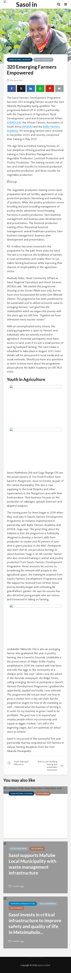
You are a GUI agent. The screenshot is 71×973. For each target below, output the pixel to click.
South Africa (43, 793)
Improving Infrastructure (23, 904)
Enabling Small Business (20, 60)
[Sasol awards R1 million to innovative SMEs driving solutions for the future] (35, 790)
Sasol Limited (43, 965)
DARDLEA (14, 122)
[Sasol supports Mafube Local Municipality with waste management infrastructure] (35, 867)
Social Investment (43, 60)
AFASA (27, 126)
